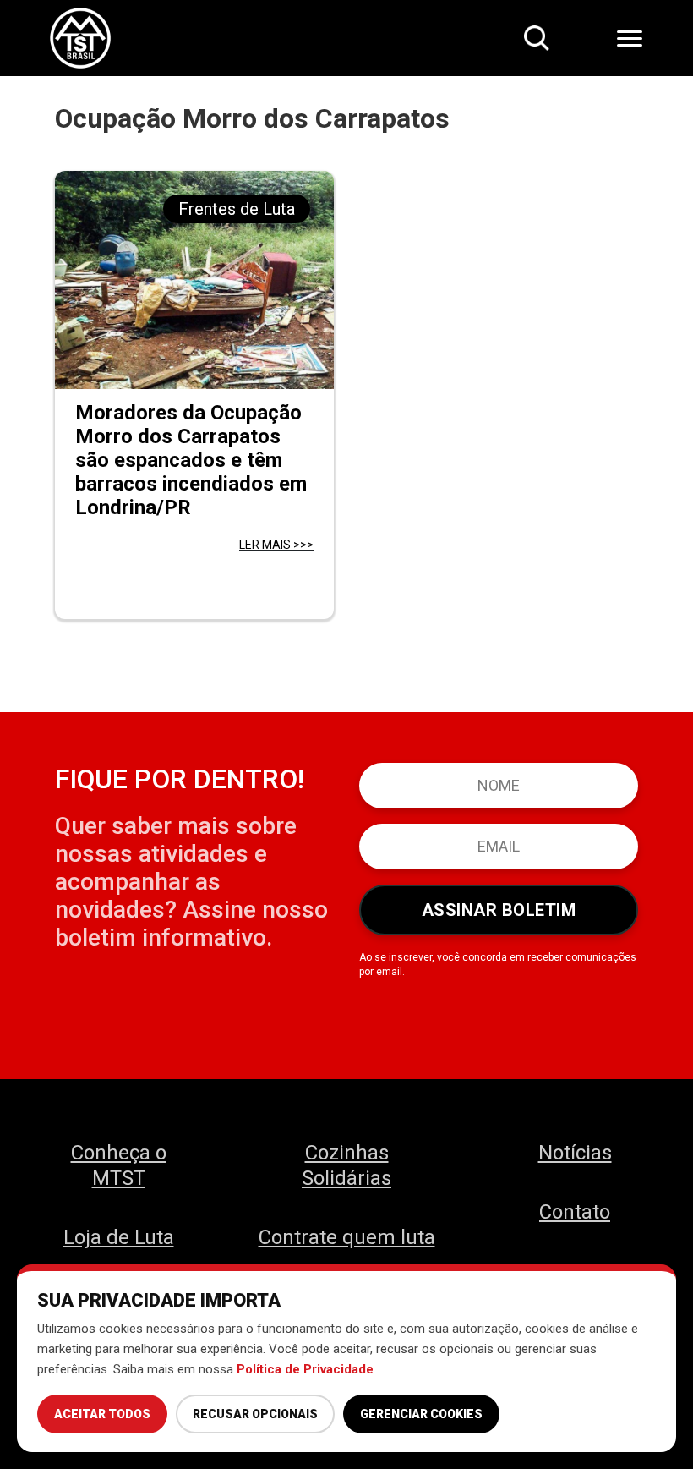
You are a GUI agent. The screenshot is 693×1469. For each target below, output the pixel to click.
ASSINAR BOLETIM (499, 910)
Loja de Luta (118, 1237)
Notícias (575, 1153)
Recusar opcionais (255, 1414)
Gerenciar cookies (421, 1414)
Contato (574, 1212)
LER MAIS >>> (276, 544)
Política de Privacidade (305, 1369)
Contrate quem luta (347, 1237)
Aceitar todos (102, 1414)
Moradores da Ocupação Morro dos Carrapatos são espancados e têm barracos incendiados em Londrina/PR (191, 460)
